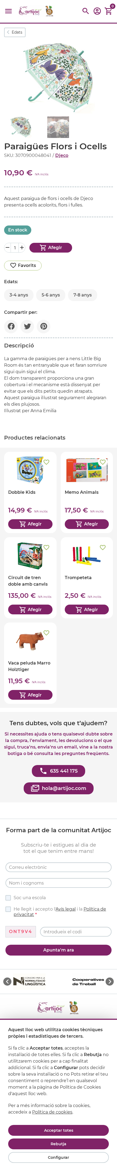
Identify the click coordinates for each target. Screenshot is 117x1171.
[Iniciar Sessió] (97, 12)
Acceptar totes (58, 1130)
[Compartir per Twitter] (27, 326)
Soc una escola (30, 897)
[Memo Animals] (87, 492)
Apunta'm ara (58, 950)
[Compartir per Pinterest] (43, 326)
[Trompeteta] (87, 577)
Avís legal (66, 909)
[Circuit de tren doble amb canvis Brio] (30, 577)
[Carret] (108, 11)
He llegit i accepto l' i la (60, 912)
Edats (17, 32)
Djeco (61, 155)
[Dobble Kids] (30, 492)
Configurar (58, 1157)
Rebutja (58, 1143)
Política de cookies (52, 1112)
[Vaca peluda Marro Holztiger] (30, 663)
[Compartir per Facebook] (11, 326)
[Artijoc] (36, 11)
